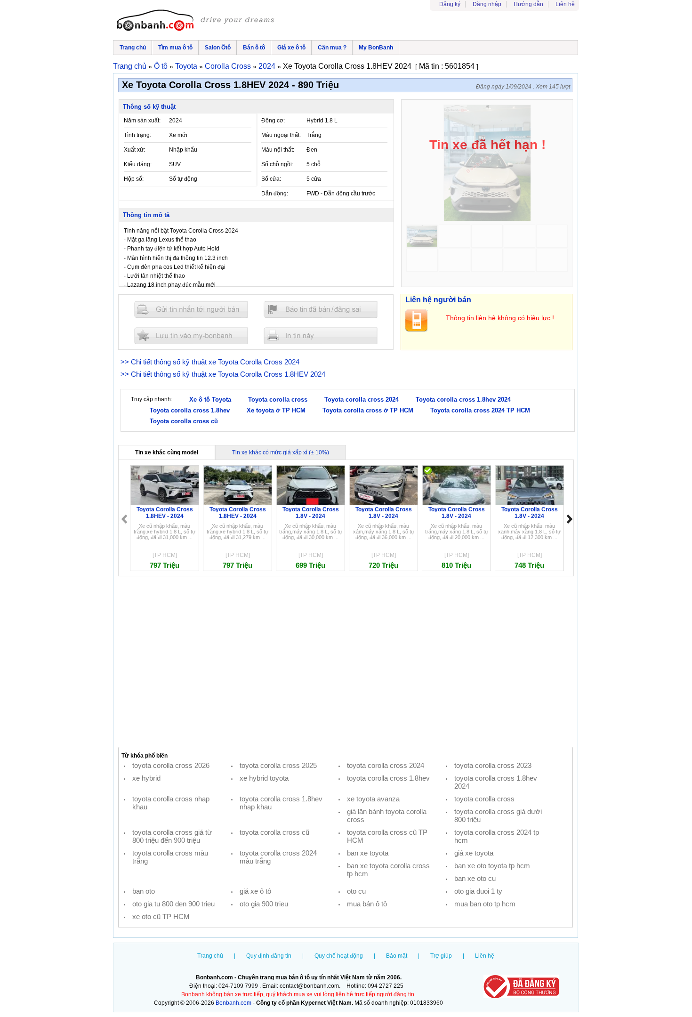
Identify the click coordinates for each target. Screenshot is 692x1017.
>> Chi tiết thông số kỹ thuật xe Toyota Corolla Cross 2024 (210, 362)
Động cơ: (273, 120)
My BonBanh (376, 47)
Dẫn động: (274, 193)
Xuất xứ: (134, 149)
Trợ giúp (441, 955)
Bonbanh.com (233, 1003)
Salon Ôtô (218, 47)
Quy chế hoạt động (338, 955)
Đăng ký (449, 4)
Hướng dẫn (528, 4)
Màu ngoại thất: (281, 135)
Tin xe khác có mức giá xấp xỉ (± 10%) (280, 452)
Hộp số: (134, 179)
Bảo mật (396, 955)
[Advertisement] (345, 661)
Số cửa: (271, 179)
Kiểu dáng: (138, 164)
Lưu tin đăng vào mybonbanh (191, 335)
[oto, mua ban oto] (197, 21)
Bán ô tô (254, 47)
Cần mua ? (332, 47)
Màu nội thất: (277, 149)
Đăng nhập (487, 4)
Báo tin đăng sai (321, 309)
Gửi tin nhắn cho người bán (191, 309)
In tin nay (321, 335)
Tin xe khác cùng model (166, 452)
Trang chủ (133, 47)
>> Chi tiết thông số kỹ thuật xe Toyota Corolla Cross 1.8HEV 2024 (223, 374)
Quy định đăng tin (268, 955)
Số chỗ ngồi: (277, 164)
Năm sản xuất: (142, 120)
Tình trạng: (137, 135)
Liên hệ (565, 4)
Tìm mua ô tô (175, 47)
